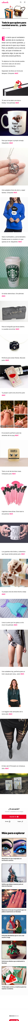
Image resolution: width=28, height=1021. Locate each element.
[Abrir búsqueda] (20, 2)
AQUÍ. (16, 73)
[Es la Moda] (5, 2)
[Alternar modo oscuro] (24, 2)
